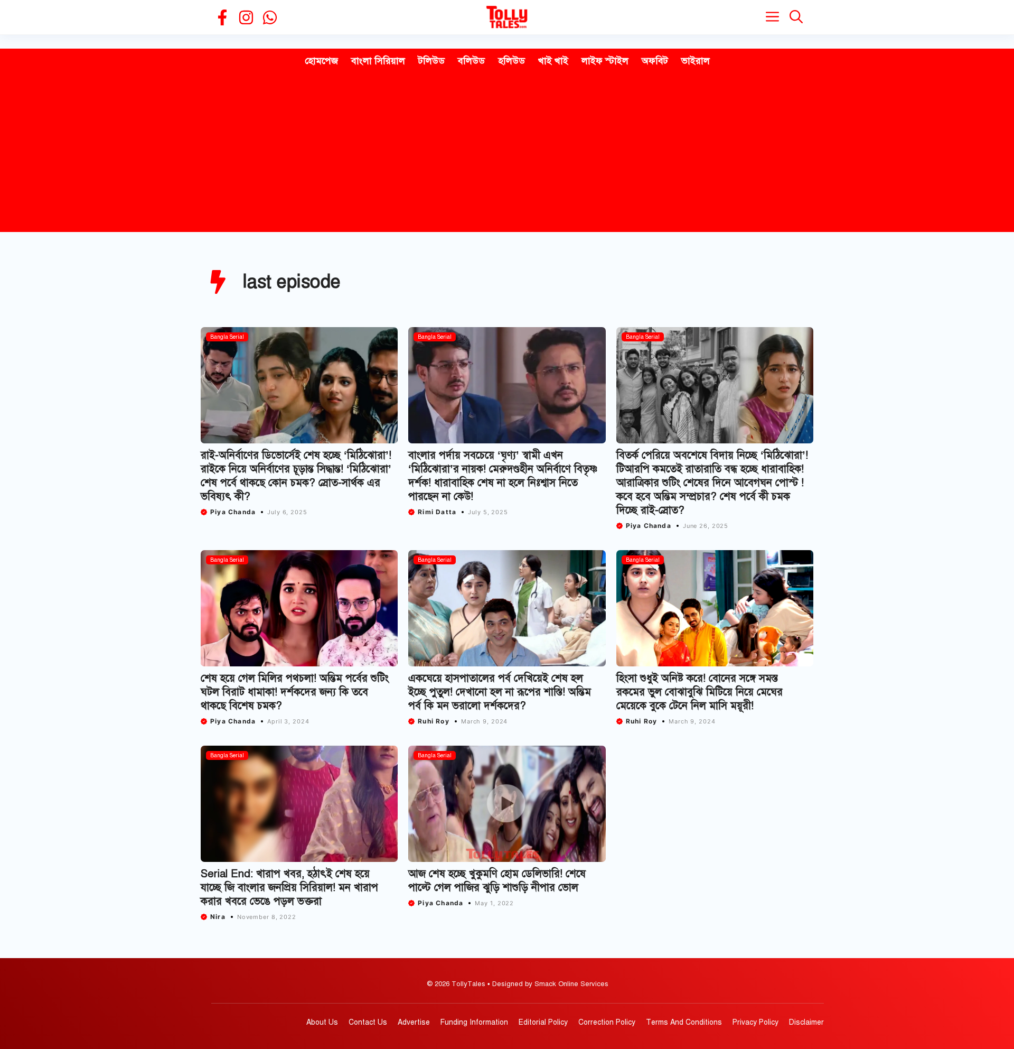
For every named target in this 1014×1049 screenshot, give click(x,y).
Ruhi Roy (433, 721)
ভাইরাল (695, 61)
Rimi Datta (437, 512)
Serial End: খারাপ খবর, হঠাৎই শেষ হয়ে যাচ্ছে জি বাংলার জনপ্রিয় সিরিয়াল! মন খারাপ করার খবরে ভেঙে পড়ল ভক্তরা (289, 887)
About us (322, 1022)
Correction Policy (606, 1022)
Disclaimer (806, 1022)
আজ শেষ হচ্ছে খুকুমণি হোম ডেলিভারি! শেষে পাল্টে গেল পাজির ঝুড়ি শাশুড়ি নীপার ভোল (497, 880)
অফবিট (655, 61)
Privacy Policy (755, 1022)
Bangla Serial (227, 336)
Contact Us (368, 1022)
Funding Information (474, 1022)
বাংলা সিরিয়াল (378, 61)
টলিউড (431, 61)
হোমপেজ (321, 61)
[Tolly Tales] (507, 17)
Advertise (414, 1022)
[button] (796, 17)
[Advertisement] (507, 153)
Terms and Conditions (684, 1022)
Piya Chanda (233, 512)
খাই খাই (553, 61)
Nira (218, 917)
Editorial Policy (543, 1022)
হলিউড (511, 61)
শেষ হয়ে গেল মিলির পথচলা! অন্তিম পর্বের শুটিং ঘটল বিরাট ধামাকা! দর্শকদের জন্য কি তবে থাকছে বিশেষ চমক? (295, 692)
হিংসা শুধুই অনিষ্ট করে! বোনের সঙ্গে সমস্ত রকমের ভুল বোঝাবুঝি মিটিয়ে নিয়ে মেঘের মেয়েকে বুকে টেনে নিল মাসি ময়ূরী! (699, 692)
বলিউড (471, 61)
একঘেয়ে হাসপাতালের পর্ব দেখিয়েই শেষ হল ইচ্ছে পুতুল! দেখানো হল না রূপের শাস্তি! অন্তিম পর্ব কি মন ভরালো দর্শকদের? (499, 692)
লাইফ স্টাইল (604, 61)
